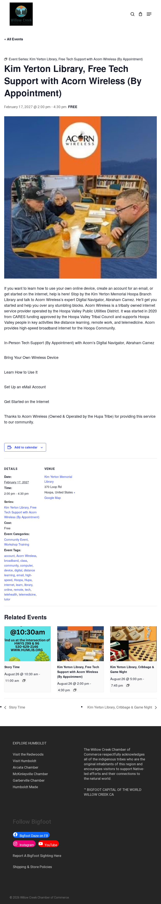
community (11, 565)
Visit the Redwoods (28, 754)
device (8, 570)
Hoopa (18, 580)
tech (28, 589)
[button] (149, 14)
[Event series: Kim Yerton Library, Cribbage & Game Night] (127, 685)
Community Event (16, 539)
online (8, 589)
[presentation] (27, 643)
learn (19, 585)
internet (9, 585)
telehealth (10, 594)
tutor (7, 599)
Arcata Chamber (25, 767)
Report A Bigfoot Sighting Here (37, 856)
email (20, 575)
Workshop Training (16, 544)
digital (18, 570)
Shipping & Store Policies (32, 867)
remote (18, 589)
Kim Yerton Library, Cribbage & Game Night (120, 707)
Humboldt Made (25, 787)
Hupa (28, 580)
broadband (11, 560)
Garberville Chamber (29, 780)
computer (26, 565)
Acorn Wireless (26, 556)
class (23, 560)
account (9, 556)
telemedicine (27, 594)
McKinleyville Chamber (30, 774)
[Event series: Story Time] (23, 680)
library (28, 585)
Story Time (12, 667)
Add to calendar (25, 447)
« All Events (13, 39)
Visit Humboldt (24, 761)
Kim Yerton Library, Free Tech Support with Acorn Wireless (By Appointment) (21, 512)
